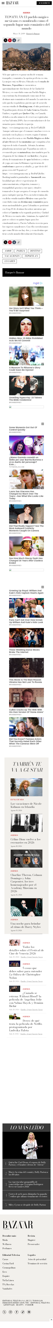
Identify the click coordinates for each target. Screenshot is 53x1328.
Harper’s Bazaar (33, 33)
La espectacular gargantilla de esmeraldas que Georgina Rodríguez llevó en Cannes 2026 (26, 1184)
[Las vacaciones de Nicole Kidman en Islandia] (27, 787)
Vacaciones (11, 256)
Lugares (9, 261)
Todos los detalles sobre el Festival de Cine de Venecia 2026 (26, 950)
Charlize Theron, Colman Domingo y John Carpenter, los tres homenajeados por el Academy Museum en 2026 (26, 883)
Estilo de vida (17, 800)
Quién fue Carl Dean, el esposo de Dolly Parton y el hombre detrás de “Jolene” (27, 1163)
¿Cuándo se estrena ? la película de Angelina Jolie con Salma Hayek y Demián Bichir (26, 999)
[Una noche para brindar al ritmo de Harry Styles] (27, 907)
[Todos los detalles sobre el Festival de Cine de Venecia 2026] (14, 943)
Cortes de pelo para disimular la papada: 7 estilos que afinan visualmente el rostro (28, 1195)
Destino (35, 250)
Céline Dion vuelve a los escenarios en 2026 (25, 841)
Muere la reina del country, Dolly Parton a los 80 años (28, 1173)
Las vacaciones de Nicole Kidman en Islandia (26, 805)
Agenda (26, 13)
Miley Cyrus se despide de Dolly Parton (27, 1205)
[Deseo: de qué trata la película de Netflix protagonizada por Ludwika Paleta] (14, 1016)
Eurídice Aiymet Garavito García (32, 957)
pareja (20, 250)
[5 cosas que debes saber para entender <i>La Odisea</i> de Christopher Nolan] (14, 964)
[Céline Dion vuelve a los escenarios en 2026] (27, 823)
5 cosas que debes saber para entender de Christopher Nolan (25, 973)
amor (7, 250)
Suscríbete (44, 3)
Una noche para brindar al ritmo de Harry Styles (26, 925)
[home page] (12, 3)
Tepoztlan (31, 256)
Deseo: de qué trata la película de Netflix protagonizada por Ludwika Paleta (25, 1025)
